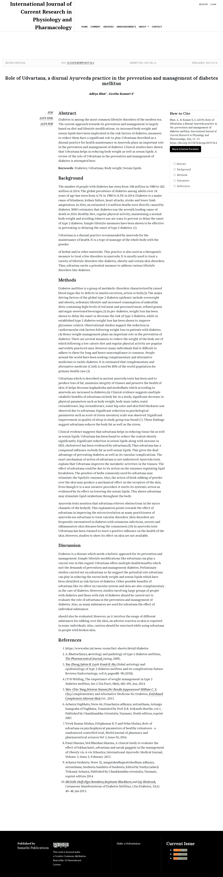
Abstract (181, 163)
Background (183, 169)
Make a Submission (128, 843)
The (67, 659)
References (183, 186)
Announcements (126, 26)
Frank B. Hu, (108, 664)
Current (95, 26)
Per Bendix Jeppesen (121, 689)
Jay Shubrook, (147, 782)
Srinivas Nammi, (97, 689)
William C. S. (148, 689)
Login (213, 4)
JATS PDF (47, 124)
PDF (50, 112)
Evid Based (156, 694)
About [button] (143, 26)
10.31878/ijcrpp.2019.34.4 (80, 62)
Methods (181, 175)
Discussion (182, 180)
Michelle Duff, (74, 782)
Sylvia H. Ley (88, 664)
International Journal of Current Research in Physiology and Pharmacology (41, 15)
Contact (157, 26)
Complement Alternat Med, (83, 698)
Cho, (68, 694)
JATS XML (46, 118)
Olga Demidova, (94, 782)
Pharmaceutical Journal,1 (88, 659)
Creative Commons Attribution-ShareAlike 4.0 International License (69, 860)
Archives (108, 26)
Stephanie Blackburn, (118, 782)
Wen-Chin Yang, (76, 689)
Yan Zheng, (72, 664)
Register (203, 4)
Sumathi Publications (33, 848)
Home (84, 26)
